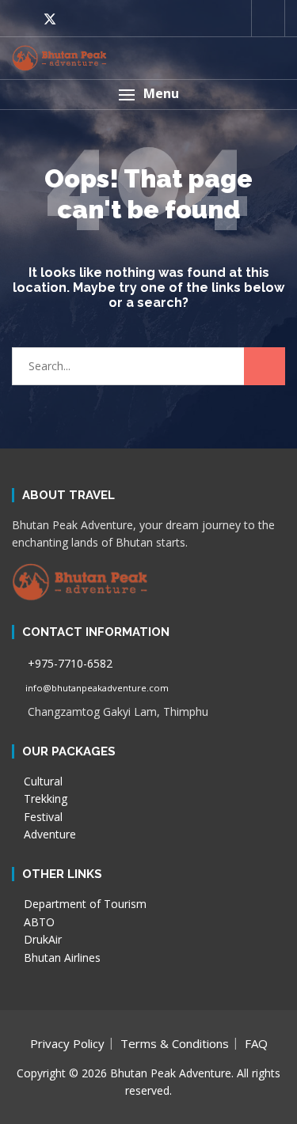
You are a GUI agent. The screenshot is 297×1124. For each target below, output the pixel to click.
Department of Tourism (84, 903)
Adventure (48, 834)
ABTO (38, 921)
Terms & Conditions (174, 1043)
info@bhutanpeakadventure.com (96, 688)
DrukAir (41, 939)
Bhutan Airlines (61, 957)
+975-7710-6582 (68, 663)
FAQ (256, 1043)
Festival (42, 816)
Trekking (44, 798)
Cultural (42, 781)
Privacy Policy (67, 1043)
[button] (148, 94)
